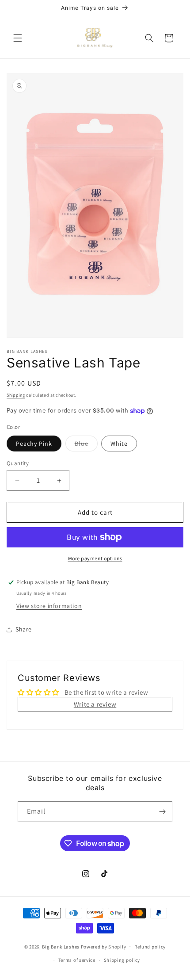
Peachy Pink (34, 443)
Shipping (16, 395)
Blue (86, 445)
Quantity (18, 463)
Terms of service (76, 960)
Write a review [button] (95, 704)
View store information (49, 606)
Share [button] (23, 629)
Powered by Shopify (103, 946)
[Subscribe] (162, 811)
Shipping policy (122, 960)
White (119, 443)
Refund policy (150, 947)
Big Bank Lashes (61, 946)
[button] (17, 38)
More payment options (95, 558)
